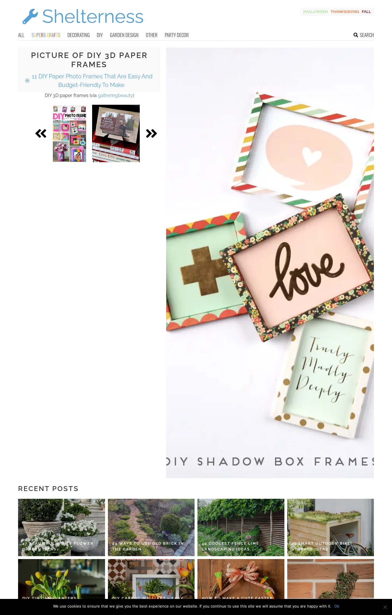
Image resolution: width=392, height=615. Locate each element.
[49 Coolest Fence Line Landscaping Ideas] (240, 527)
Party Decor (177, 34)
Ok (336, 606)
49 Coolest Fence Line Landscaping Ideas (230, 546)
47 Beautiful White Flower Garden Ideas (58, 546)
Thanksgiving (345, 11)
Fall (366, 11)
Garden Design (124, 34)
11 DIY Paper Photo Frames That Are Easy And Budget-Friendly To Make (91, 80)
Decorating (78, 34)
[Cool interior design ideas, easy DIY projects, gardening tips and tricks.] (82, 27)
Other (152, 34)
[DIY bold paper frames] (69, 133)
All (21, 34)
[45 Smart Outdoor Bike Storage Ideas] (330, 527)
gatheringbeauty (115, 95)
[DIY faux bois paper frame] (116, 133)
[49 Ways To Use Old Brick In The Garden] (151, 527)
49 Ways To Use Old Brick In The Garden (148, 546)
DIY (100, 34)
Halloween (315, 11)
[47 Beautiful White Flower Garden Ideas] (61, 527)
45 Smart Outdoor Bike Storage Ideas (321, 546)
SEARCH (367, 34)
